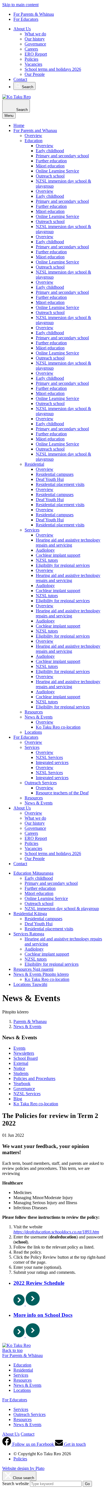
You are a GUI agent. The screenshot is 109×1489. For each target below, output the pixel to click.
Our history (35, 39)
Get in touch (74, 1444)
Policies (31, 59)
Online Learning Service (57, 171)
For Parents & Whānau (33, 14)
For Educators (25, 19)
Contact (20, 79)
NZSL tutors (47, 560)
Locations (33, 732)
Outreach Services (41, 782)
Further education (51, 160)
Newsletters (23, 1053)
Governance (35, 44)
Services (32, 530)
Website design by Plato (23, 1468)
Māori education (50, 165)
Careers (31, 49)
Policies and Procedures (34, 1078)
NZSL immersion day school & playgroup (62, 908)
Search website (15, 1483)
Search (27, 87)
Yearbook (21, 1083)
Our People (35, 74)
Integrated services (52, 762)
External (20, 1063)
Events (19, 1048)
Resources (34, 712)
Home (18, 125)
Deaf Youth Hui (50, 479)
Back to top (12, 1350)
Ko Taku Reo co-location (58, 727)
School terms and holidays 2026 (53, 69)
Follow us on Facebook (33, 1444)
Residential (34, 464)
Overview (33, 135)
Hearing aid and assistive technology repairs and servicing (68, 542)
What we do (35, 33)
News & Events (39, 717)
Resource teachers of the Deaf (62, 792)
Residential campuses (55, 474)
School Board (25, 1058)
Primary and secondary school (62, 155)
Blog (17, 1098)
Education (33, 140)
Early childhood (50, 150)
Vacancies (33, 64)
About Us (22, 28)
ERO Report (36, 54)
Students (21, 1073)
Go (87, 1484)
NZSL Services (49, 757)
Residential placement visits (60, 484)
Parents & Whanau (30, 1021)
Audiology (45, 550)
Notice (19, 1068)
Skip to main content (20, 4)
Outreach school (50, 176)
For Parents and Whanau (35, 130)
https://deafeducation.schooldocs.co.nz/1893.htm (56, 1231)
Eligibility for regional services (63, 565)
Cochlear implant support (58, 555)
